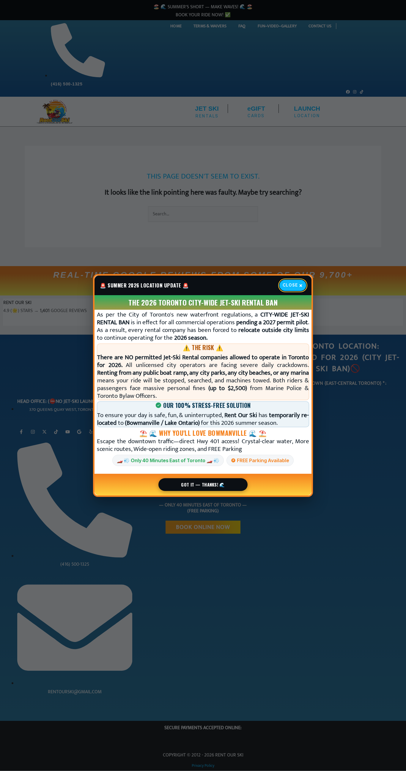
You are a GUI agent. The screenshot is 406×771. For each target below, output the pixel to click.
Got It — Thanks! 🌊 (203, 484)
